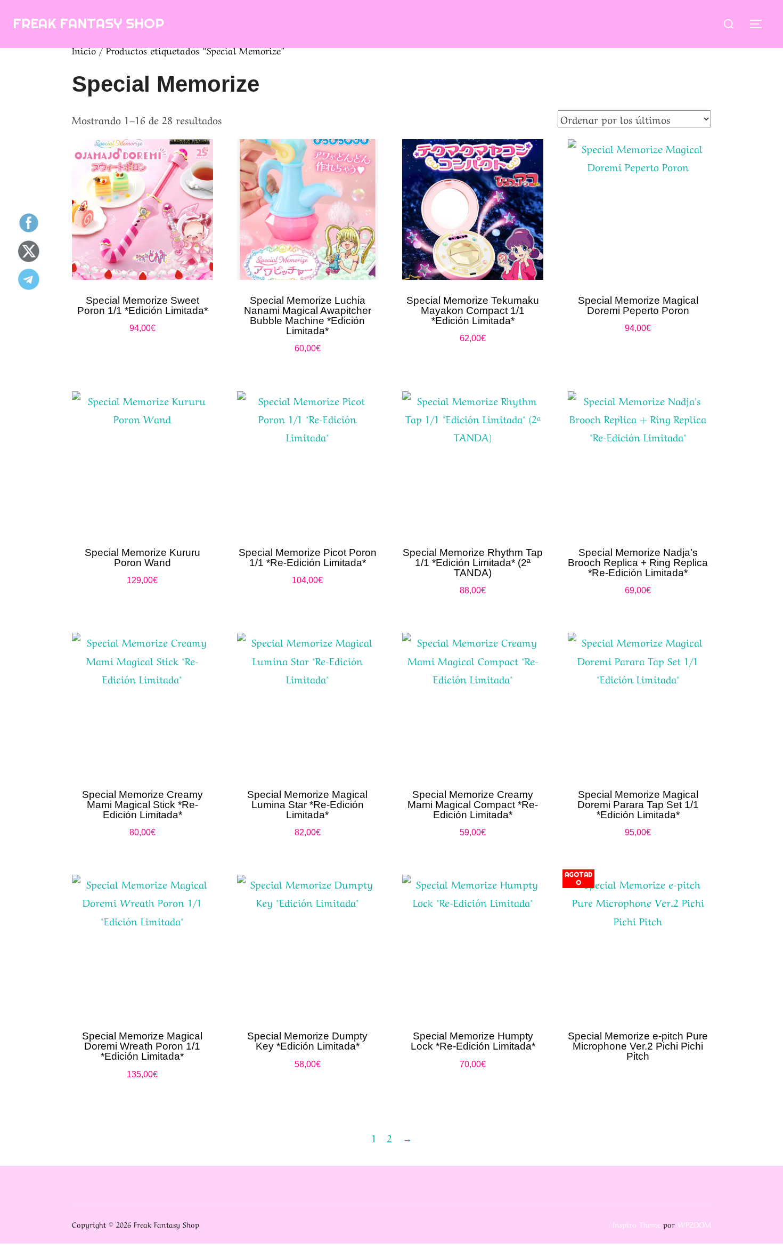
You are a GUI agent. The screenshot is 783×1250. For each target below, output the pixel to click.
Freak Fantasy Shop (88, 23)
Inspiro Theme (636, 1224)
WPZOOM (694, 1224)
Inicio (84, 50)
